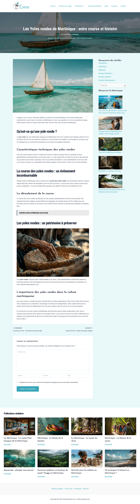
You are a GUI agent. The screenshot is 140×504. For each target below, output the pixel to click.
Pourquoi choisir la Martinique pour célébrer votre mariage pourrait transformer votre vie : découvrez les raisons (111, 133)
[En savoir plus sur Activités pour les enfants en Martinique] (87, 458)
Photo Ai (86, 489)
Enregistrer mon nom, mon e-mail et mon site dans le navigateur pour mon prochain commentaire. (48, 382)
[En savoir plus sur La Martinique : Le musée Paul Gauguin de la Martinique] (19, 426)
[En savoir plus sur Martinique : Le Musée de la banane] (53, 426)
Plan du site (69, 489)
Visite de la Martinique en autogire (110, 152)
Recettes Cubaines (105, 77)
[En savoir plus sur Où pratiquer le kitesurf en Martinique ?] (120, 458)
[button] (84, 6)
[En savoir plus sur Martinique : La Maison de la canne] (120, 426)
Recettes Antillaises (95, 6)
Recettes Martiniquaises (107, 80)
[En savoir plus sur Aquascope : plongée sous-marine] (19, 458)
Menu (106, 6)
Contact (123, 6)
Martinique (102, 70)
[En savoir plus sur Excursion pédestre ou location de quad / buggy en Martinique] (53, 458)
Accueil (52, 6)
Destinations (79, 6)
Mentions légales (57, 489)
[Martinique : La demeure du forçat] (110, 162)
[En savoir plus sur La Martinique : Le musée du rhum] (87, 426)
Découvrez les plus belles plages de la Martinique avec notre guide (112, 191)
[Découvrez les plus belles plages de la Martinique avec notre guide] (110, 181)
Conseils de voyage (65, 6)
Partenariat (77, 489)
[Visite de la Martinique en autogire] (110, 144)
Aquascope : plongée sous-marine (19, 470)
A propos (114, 6)
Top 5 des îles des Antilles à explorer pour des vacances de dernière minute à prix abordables (113, 112)
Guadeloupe (102, 66)
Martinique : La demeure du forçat (110, 171)
